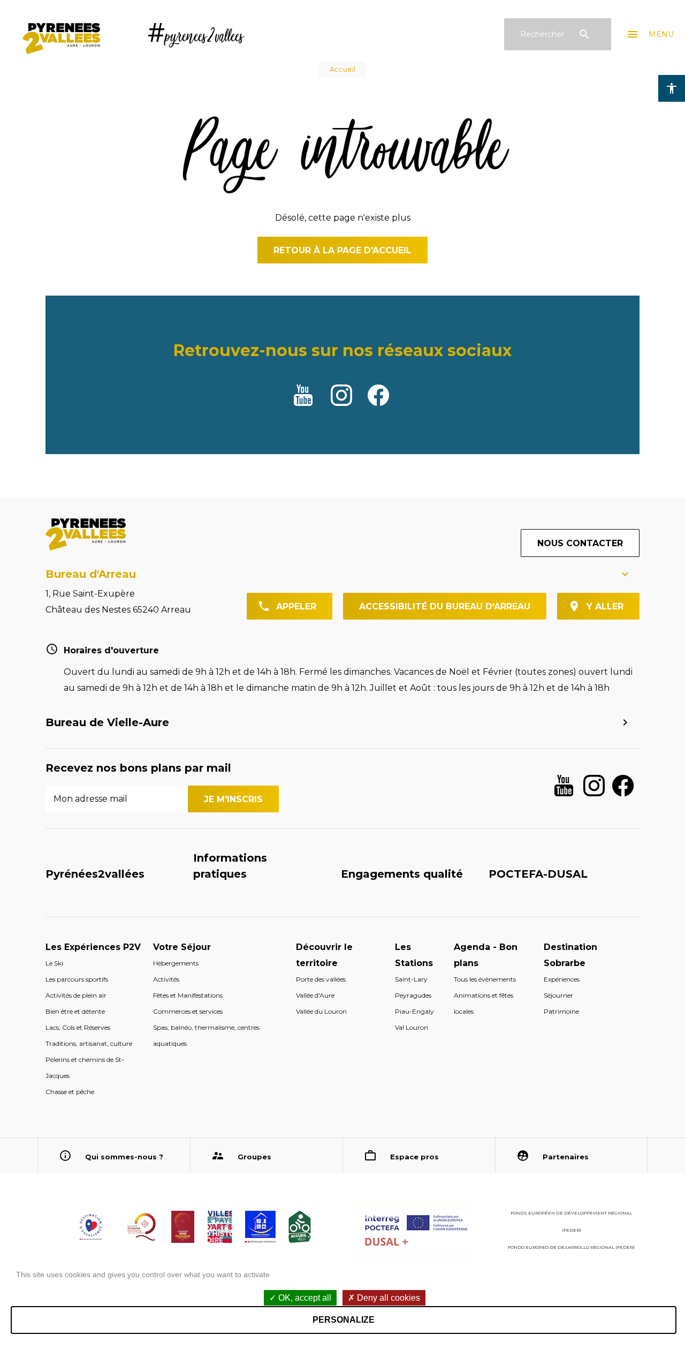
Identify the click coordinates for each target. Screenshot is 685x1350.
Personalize (344, 1319)
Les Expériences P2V (93, 947)
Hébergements (176, 963)
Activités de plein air (75, 995)
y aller (605, 606)
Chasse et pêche (69, 1092)
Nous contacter (580, 543)
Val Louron (411, 1027)
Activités (166, 979)
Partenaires (566, 1156)
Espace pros (414, 1156)
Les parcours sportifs (76, 979)
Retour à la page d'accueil (342, 250)
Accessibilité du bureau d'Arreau (444, 606)
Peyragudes (413, 995)
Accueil (342, 69)
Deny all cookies (387, 1297)
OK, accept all (303, 1297)
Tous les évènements (485, 979)
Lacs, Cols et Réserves (77, 1027)
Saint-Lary (411, 979)
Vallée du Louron (321, 1011)
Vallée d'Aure (315, 995)
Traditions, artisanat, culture (88, 1043)
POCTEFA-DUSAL (538, 874)
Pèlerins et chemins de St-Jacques (84, 1067)
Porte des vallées (321, 979)
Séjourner (558, 995)
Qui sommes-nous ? (124, 1156)
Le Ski (54, 963)
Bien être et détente (75, 1011)
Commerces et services (188, 1011)
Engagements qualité (402, 874)
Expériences (562, 979)
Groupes (254, 1156)
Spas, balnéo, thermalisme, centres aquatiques (206, 1035)
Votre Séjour (182, 947)
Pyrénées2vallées (94, 874)
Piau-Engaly (414, 1011)
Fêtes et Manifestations (188, 995)
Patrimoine (561, 1011)
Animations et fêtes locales (483, 1003)
